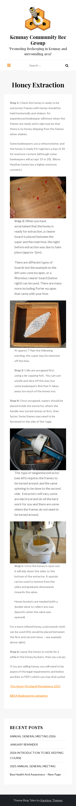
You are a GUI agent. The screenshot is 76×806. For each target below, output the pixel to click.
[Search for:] (49, 65)
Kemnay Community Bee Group (38, 40)
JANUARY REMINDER (24, 744)
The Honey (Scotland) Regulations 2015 (35, 686)
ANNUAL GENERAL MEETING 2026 (33, 736)
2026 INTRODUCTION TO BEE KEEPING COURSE (36, 755)
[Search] (67, 65)
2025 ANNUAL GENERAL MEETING (33, 766)
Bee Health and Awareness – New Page (35, 774)
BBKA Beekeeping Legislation (29, 695)
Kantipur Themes (51, 800)
